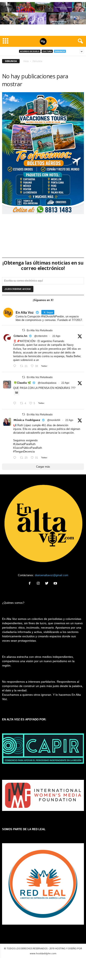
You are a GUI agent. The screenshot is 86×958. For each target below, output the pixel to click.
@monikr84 (53, 420)
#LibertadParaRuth (24, 444)
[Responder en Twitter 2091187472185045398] (15, 366)
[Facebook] (30, 583)
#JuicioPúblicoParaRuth (27, 447)
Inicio (26, 61)
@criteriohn (40, 336)
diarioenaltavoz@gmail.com (51, 575)
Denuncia (60, 51)
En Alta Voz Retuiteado (40, 330)
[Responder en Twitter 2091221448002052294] (15, 403)
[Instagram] (39, 583)
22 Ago (56, 336)
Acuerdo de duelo (29, 51)
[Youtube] (56, 583)
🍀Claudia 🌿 (22, 382)
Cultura (47, 51)
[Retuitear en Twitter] (23, 330)
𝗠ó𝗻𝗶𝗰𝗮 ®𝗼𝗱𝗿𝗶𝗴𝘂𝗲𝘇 (27, 420)
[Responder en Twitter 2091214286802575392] (15, 457)
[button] (79, 41)
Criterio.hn (20, 335)
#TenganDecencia (24, 451)
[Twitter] (47, 583)
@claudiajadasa (47, 382)
